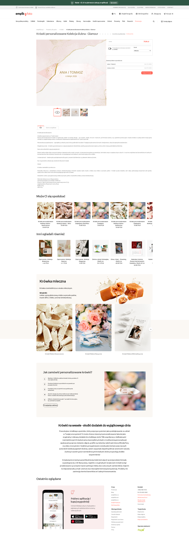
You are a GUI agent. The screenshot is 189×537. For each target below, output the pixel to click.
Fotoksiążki (40, 21)
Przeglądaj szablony (50, 405)
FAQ (112, 529)
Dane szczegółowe (51, 127)
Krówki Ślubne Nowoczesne (54, 354)
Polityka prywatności (117, 522)
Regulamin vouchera (117, 519)
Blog (112, 492)
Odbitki (33, 21)
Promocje (138, 21)
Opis (40, 127)
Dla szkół (131, 7)
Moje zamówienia (143, 519)
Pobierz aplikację (119, 7)
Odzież (109, 21)
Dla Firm (140, 7)
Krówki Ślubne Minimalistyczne (132, 354)
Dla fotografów (115, 505)
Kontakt (170, 7)
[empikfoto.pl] (28, 14)
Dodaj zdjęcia (168, 21)
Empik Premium (150, 7)
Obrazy (78, 21)
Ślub (123, 21)
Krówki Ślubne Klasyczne (93, 354)
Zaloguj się (157, 13)
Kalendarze (50, 21)
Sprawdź (114, 2)
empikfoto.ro (114, 500)
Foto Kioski (141, 504)
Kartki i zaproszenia (99, 21)
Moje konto (141, 511)
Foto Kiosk (161, 7)
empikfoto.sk (115, 497)
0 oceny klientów (120, 34)
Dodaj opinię (129, 33)
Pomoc (113, 527)
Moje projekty (141, 517)
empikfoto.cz (115, 495)
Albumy (58, 21)
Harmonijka (86, 21)
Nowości (130, 21)
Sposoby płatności (116, 511)
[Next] (151, 329)
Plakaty (71, 21)
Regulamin (114, 517)
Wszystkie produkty (22, 21)
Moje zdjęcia (141, 514)
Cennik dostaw (115, 514)
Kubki (65, 21)
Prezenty (117, 21)
